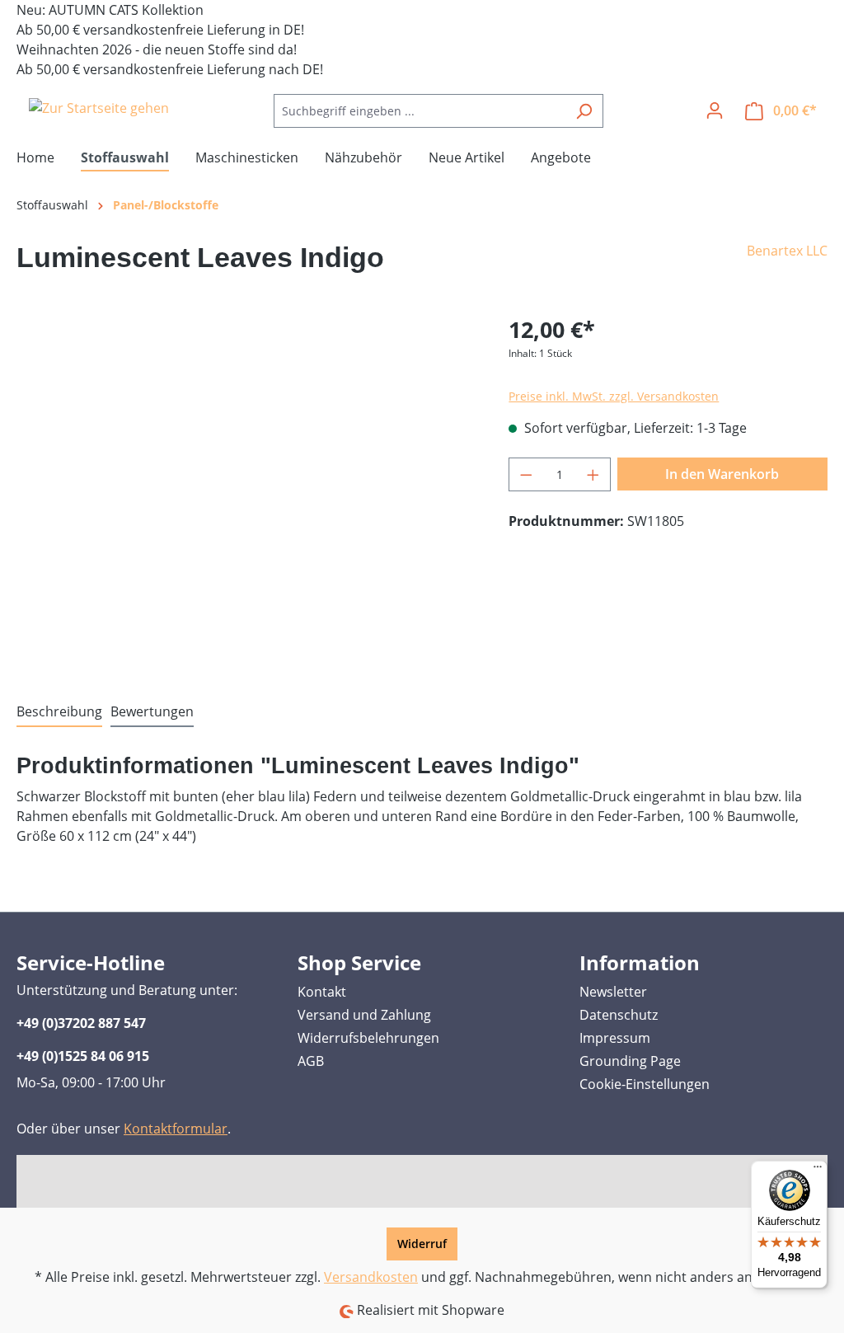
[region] (246, 490)
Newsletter (613, 992)
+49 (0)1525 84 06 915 (82, 1056)
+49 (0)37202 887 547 (81, 1023)
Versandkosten (371, 1277)
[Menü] (818, 1170)
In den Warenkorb (722, 474)
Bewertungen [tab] (152, 711)
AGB (311, 1061)
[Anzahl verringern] (526, 474)
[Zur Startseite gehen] (98, 108)
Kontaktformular (175, 1128)
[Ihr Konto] (714, 110)
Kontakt (322, 992)
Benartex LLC (787, 251)
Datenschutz (618, 1015)
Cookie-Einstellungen (644, 1084)
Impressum (614, 1038)
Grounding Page (630, 1061)
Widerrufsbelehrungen (368, 1038)
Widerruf (422, 1243)
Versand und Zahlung (364, 1015)
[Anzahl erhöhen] (593, 474)
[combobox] (419, 111)
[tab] (59, 712)
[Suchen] (584, 111)
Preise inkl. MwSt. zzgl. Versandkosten (614, 396)
